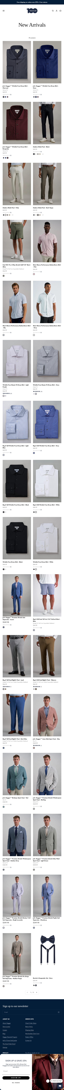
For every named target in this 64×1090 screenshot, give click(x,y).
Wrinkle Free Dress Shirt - (13, 562)
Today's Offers (29, 1037)
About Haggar (7, 1023)
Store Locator (6, 1027)
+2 (42, 154)
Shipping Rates (29, 1030)
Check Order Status (30, 1023)
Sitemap (5, 1047)
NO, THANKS (16, 1082)
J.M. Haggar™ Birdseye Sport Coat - (15, 798)
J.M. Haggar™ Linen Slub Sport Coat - (46, 739)
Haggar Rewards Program (10, 1037)
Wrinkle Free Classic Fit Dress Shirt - (46, 385)
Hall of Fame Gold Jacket (10, 1040)
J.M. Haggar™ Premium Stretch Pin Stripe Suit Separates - (16, 977)
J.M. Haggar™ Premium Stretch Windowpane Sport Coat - (17, 860)
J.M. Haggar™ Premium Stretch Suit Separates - (14, 618)
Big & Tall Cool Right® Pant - (13, 680)
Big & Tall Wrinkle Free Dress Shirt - (46, 446)
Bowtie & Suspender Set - (42, 978)
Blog (4, 1034)
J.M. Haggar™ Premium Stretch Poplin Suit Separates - (46, 919)
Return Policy (29, 1027)
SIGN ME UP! (16, 1078)
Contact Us (28, 1040)
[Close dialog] (62, 1056)
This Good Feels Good (9, 1044)
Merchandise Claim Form (32, 1034)
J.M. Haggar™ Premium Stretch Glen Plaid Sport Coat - (46, 860)
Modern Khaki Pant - (41, 147)
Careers (5, 1030)
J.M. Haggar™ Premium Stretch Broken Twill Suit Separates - (16, 919)
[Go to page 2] (36, 992)
